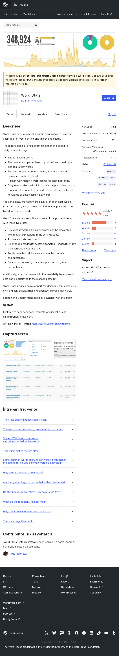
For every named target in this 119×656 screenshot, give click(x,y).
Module (36, 587)
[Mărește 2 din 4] (46, 343)
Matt (7, 608)
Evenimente (96, 581)
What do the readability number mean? (25, 501)
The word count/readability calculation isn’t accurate (33, 429)
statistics (102, 184)
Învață (64, 576)
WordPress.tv (70, 592)
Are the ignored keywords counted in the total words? (34, 482)
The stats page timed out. (18, 521)
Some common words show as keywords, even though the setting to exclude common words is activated (34, 461)
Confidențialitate (12, 592)
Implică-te (95, 576)
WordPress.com (13, 602)
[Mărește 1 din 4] (21, 343)
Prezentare (38, 576)
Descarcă (109, 98)
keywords (104, 178)
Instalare (42, 114)
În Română (16, 633)
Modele (36, 592)
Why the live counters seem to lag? (23, 472)
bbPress (9, 613)
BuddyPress (11, 619)
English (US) (110, 164)
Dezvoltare (61, 114)
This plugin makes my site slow (20, 451)
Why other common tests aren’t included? (27, 511)
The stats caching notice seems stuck (25, 419)
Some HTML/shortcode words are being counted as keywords (21, 440)
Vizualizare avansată (94, 193)
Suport (112, 114)
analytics (111, 171)
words (112, 184)
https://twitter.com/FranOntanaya (51, 323)
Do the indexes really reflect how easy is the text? (32, 492)
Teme (35, 581)
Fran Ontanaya (33, 100)
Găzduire (8, 587)
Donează (97, 587)
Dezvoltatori (68, 587)
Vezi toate (110, 250)
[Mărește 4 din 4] (72, 368)
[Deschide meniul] (114, 4)
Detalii (9, 114)
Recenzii (25, 114)
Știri (5, 581)
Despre (7, 576)
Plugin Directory (11, 14)
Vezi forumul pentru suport (97, 279)
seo (113, 178)
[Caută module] (36, 25)
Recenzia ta (89, 250)
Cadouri (96, 592)
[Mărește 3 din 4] (72, 343)
